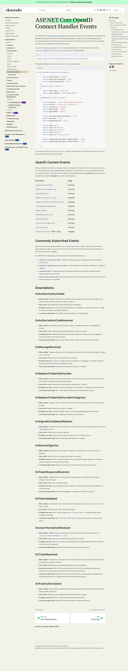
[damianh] (110, 67)
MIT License (75, 648)
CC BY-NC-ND (99, 648)
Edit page (113, 70)
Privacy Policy (39, 648)
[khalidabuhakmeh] (113, 67)
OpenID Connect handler (56, 36)
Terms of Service (48, 648)
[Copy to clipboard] (102, 58)
